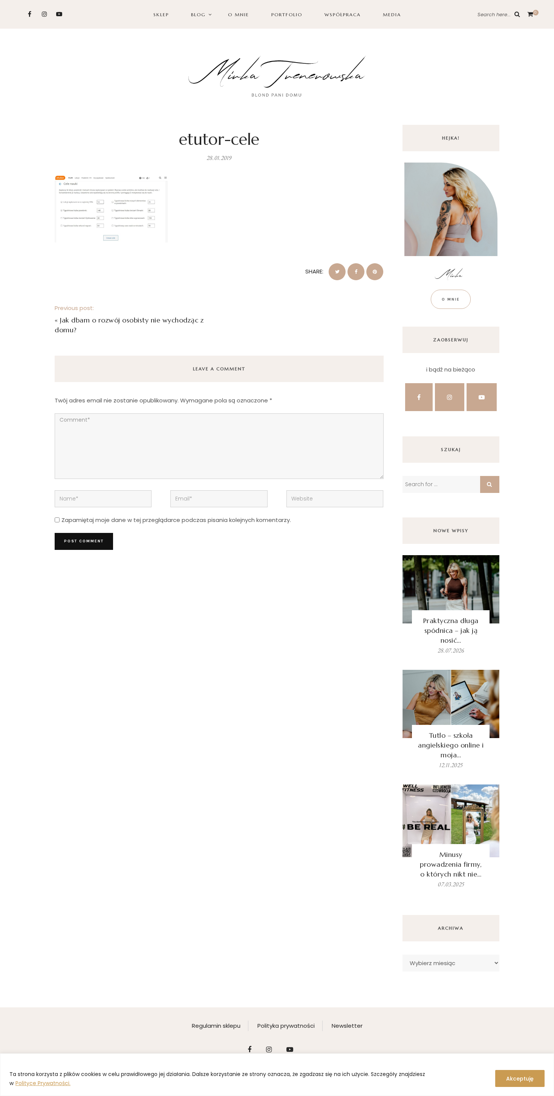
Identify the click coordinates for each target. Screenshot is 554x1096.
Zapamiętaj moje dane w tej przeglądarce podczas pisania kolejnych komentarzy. (176, 520)
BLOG (198, 14)
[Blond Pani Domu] (277, 75)
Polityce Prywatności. (42, 1083)
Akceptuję (520, 1078)
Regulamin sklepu (216, 1026)
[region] (277, 1074)
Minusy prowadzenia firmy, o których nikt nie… (451, 864)
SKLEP (161, 14)
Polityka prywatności (286, 1026)
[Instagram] (44, 14)
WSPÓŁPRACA (342, 14)
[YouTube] (59, 14)
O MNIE (238, 14)
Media (392, 14)
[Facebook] (29, 14)
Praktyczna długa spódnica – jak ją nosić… (451, 630)
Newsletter (347, 1026)
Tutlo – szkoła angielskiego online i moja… (451, 745)
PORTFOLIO (286, 14)
